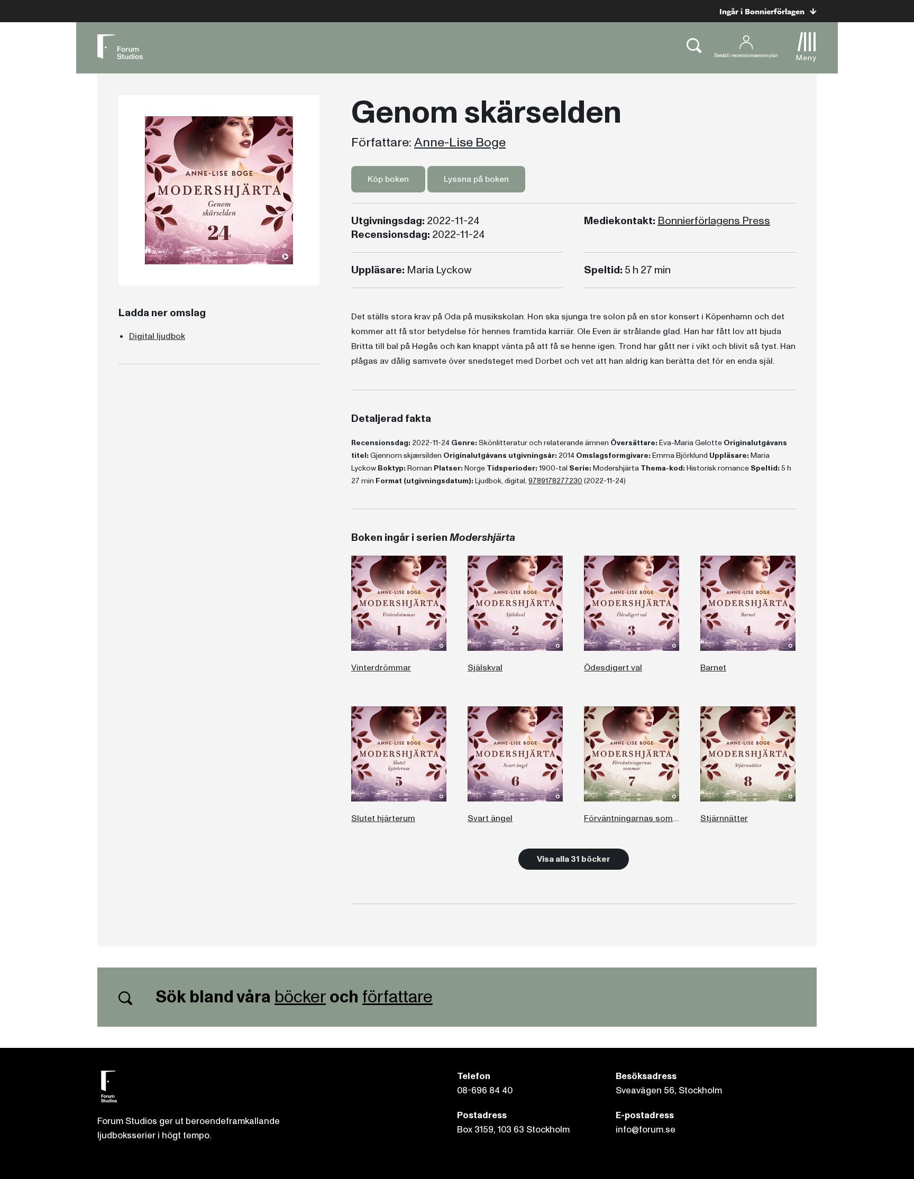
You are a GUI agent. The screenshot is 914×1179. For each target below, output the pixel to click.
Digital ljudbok (157, 336)
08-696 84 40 (485, 1090)
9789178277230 (555, 481)
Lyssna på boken (476, 179)
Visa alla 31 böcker (573, 859)
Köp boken (388, 179)
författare (397, 997)
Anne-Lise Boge (460, 142)
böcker (300, 997)
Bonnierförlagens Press (713, 221)
